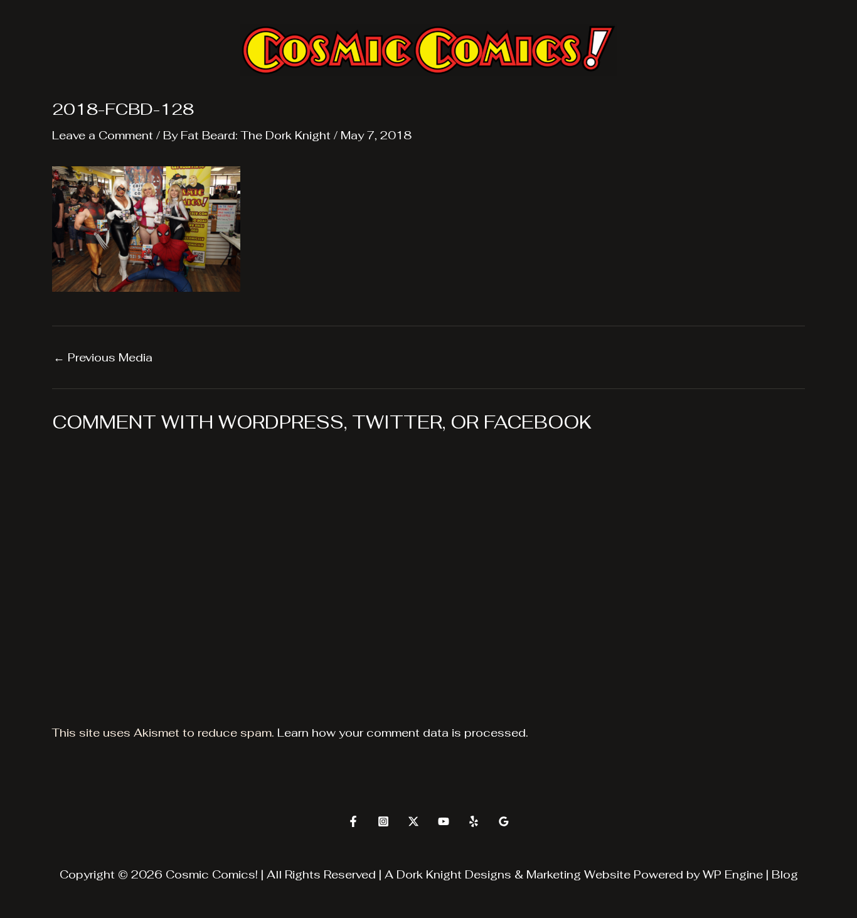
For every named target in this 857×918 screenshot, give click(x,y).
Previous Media (102, 357)
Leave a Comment (102, 135)
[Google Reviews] (503, 821)
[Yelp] (473, 821)
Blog (785, 874)
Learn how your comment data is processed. (402, 732)
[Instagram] (383, 821)
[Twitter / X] (413, 821)
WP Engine (733, 874)
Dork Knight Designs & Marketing (489, 874)
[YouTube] (443, 821)
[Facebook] (353, 821)
